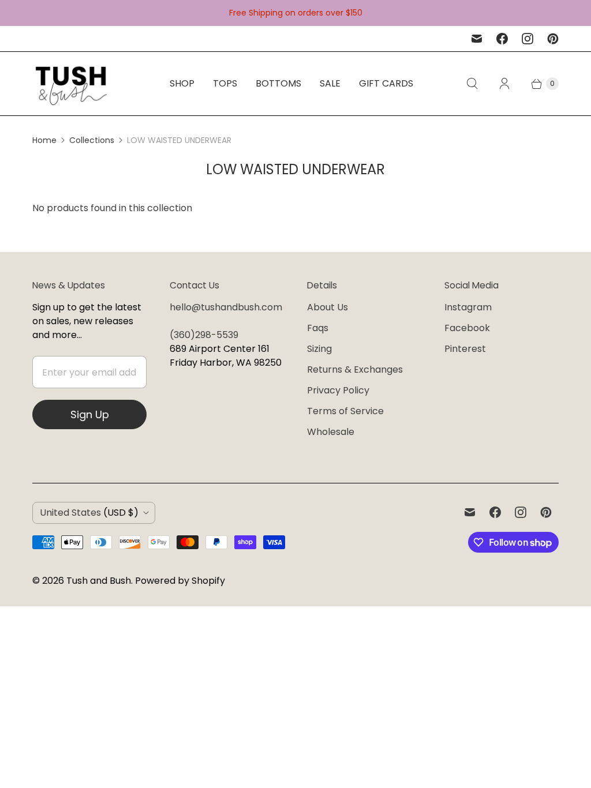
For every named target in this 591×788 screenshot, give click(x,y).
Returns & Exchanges (355, 369)
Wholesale (330, 431)
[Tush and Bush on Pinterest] (553, 38)
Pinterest (465, 348)
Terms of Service (345, 411)
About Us (327, 307)
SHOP (182, 83)
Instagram (468, 307)
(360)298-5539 (204, 335)
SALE (330, 83)
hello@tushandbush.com (226, 307)
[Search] (472, 83)
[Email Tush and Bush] (476, 38)
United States (89, 512)
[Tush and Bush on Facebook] (502, 38)
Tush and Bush (98, 580)
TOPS (225, 83)
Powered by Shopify (180, 580)
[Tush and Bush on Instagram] (527, 38)
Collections (91, 140)
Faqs (317, 328)
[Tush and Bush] (71, 83)
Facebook (467, 328)
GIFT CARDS (386, 83)
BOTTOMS (278, 83)
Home (44, 140)
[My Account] (504, 83)
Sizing (319, 348)
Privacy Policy (338, 390)
